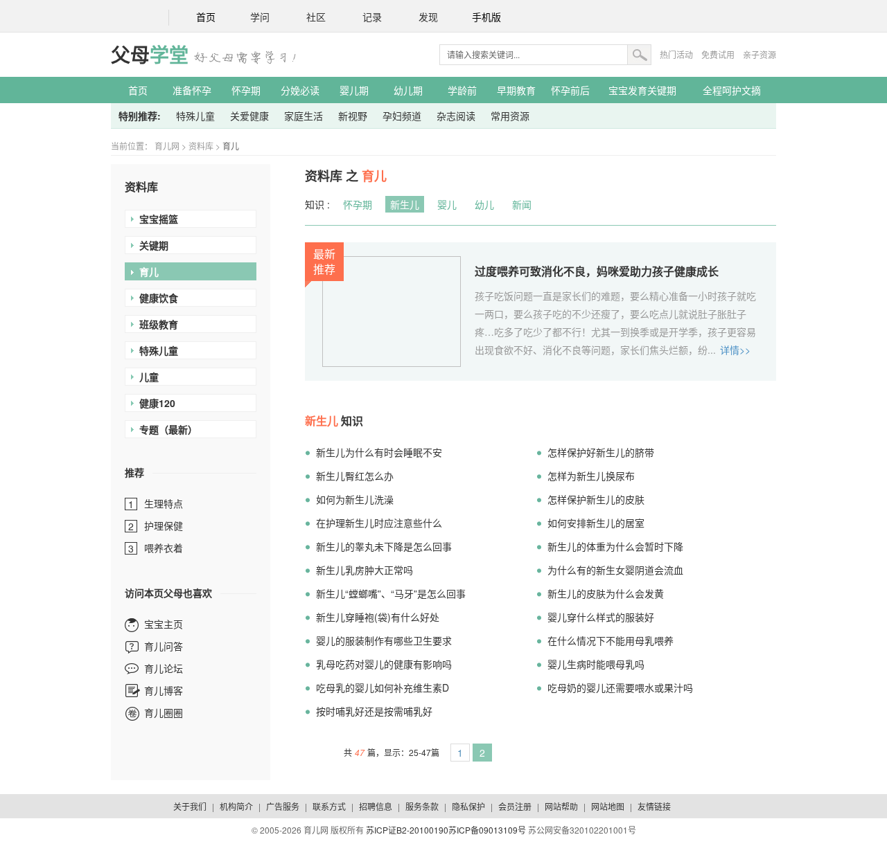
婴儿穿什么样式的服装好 (600, 617)
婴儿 (447, 204)
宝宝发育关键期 (642, 90)
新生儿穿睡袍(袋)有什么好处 (377, 617)
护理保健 (163, 525)
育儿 (230, 146)
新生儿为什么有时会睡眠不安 (379, 452)
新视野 (352, 116)
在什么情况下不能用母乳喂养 (610, 640)
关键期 (153, 245)
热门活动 (676, 54)
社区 (316, 17)
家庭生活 (303, 116)
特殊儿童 (195, 116)
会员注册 (515, 806)
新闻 (522, 204)
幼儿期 (408, 90)
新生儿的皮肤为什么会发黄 (605, 593)
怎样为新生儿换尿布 (591, 476)
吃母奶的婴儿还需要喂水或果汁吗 (620, 687)
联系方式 (329, 806)
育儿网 (167, 146)
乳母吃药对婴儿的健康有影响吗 (384, 664)
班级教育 (158, 324)
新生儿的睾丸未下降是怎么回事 (384, 546)
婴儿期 (354, 90)
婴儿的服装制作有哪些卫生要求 (384, 640)
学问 (260, 17)
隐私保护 (468, 806)
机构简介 (236, 806)
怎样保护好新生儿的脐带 (600, 452)
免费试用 (718, 54)
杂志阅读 (456, 116)
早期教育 (516, 90)
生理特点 (163, 503)
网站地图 (607, 806)
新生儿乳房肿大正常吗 (364, 570)
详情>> (735, 350)
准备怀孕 (192, 90)
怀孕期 (246, 90)
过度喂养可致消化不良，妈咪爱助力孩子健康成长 (597, 271)
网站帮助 (561, 806)
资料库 (200, 146)
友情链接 (654, 806)
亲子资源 (759, 54)
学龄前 (462, 90)
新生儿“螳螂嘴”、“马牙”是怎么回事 (391, 593)
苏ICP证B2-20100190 (407, 830)
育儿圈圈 (163, 712)
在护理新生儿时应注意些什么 (379, 523)
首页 (206, 17)
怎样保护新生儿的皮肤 (595, 499)
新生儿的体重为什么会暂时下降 (615, 546)
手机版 (486, 17)
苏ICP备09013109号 (487, 830)
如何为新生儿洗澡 (355, 499)
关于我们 (190, 806)
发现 (428, 17)
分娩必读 (300, 90)
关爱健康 (249, 116)
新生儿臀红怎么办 (355, 476)
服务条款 (422, 806)
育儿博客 (163, 690)
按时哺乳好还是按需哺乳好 (374, 711)
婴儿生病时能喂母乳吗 (595, 664)
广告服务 (282, 806)
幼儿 (484, 204)
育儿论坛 (163, 668)
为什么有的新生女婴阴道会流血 (615, 570)
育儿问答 (163, 646)
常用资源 (510, 116)
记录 (372, 17)
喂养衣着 (163, 548)
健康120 (157, 403)
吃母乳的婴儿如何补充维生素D (382, 687)
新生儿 (404, 204)
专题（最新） (168, 429)
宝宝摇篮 (158, 219)
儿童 (149, 377)
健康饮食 (158, 298)
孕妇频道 (402, 116)
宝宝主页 (163, 624)
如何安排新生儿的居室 (595, 523)
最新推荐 (324, 261)
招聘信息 (375, 806)
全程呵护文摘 (732, 90)
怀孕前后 (570, 90)
